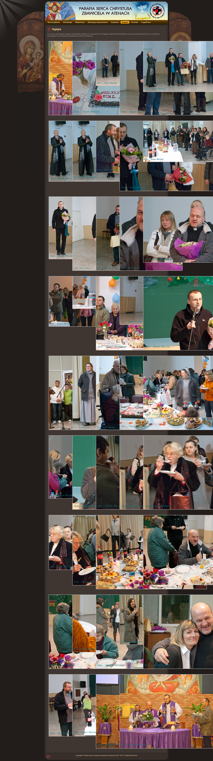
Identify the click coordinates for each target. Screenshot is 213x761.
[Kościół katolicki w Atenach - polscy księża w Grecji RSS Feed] (48, 756)
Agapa (56, 29)
